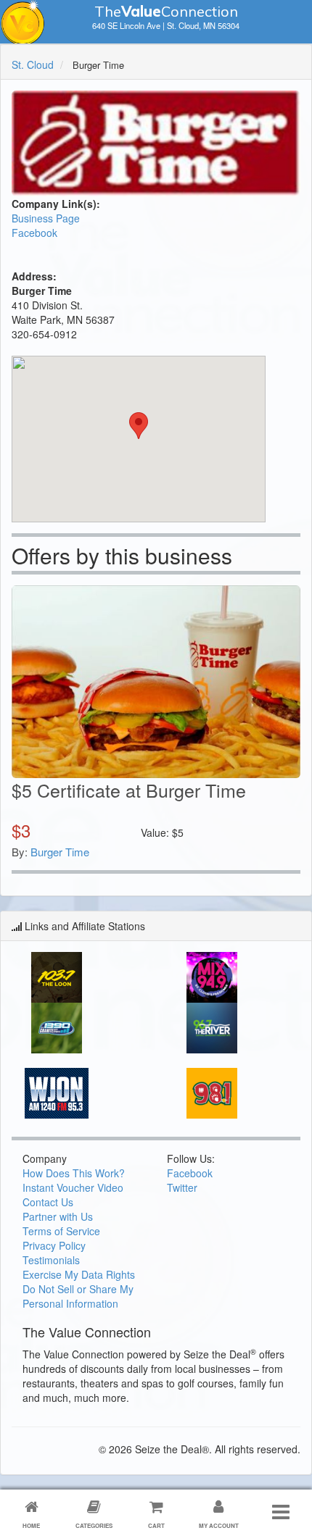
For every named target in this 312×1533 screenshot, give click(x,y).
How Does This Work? (73, 1173)
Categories (93, 1525)
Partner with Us (57, 1216)
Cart (156, 1525)
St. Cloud (33, 64)
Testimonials (51, 1260)
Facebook (34, 232)
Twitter (182, 1187)
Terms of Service (61, 1231)
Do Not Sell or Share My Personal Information (78, 1296)
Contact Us (47, 1202)
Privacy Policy (54, 1245)
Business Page (46, 218)
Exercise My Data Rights (78, 1274)
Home (31, 1525)
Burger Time (59, 851)
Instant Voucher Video (72, 1187)
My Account (219, 1525)
